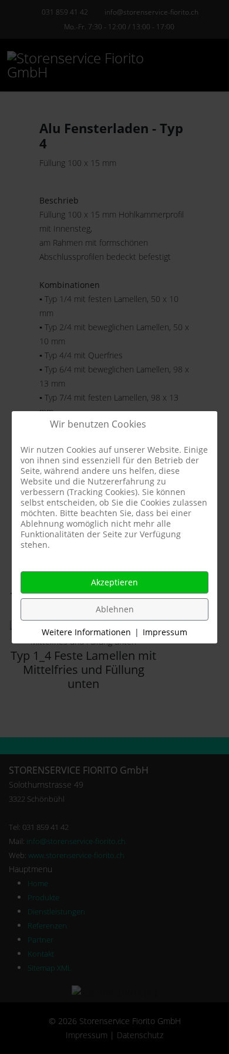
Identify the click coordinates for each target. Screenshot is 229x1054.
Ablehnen (115, 609)
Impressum (165, 632)
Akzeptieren (114, 582)
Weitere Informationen (86, 632)
